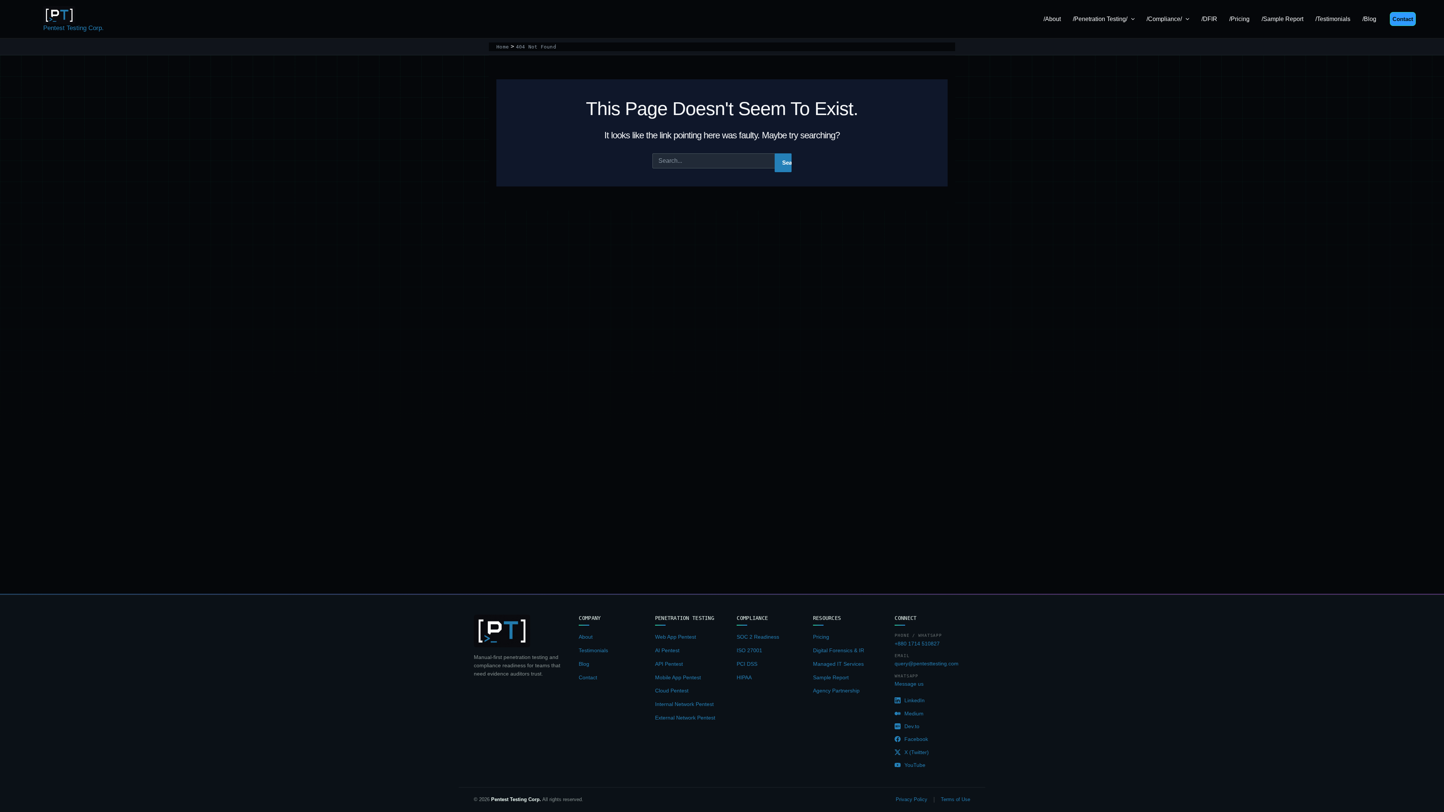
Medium (914, 713)
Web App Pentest (675, 637)
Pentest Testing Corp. (73, 28)
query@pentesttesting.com (927, 664)
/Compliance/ (1164, 19)
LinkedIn (914, 700)
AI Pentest (667, 650)
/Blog (1369, 19)
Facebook (916, 739)
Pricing (821, 637)
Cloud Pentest (672, 691)
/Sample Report (1282, 19)
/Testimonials (1332, 19)
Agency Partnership (836, 691)
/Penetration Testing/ (1100, 19)
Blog (584, 664)
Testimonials (593, 650)
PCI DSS (747, 664)
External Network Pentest (685, 718)
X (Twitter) (916, 752)
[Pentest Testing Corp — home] (502, 631)
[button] (1131, 19)
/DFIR (1209, 19)
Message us (909, 684)
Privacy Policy (911, 799)
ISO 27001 (749, 650)
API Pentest (669, 664)
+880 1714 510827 (917, 644)
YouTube (914, 765)
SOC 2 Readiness (758, 637)
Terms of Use (955, 799)
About (586, 637)
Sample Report (831, 677)
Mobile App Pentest (678, 677)
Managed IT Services (838, 664)
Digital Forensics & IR (838, 650)
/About (1052, 19)
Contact (588, 677)
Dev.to (911, 726)
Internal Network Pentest (684, 704)
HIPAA (744, 677)
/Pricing (1239, 19)
